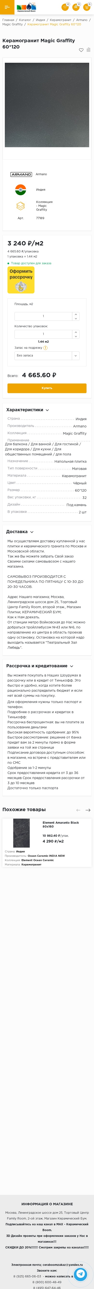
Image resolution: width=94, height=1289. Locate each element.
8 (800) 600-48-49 (47, 1282)
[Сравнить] (89, 50)
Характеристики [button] (24, 410)
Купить (47, 388)
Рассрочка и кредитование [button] (36, 666)
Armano (41, 174)
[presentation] (78, 810)
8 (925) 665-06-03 (27, 1276)
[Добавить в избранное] (81, 50)
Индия (40, 189)
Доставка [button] (17, 532)
